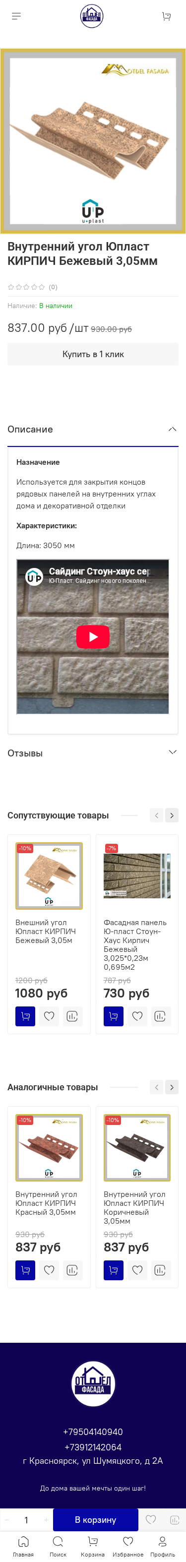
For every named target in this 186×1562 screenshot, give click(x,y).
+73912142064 (93, 1447)
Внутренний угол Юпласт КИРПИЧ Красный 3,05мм (46, 1203)
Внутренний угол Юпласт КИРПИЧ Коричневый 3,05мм (135, 1207)
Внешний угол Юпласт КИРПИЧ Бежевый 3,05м (45, 931)
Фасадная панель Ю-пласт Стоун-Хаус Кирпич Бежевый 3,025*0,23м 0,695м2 (135, 944)
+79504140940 (93, 1431)
